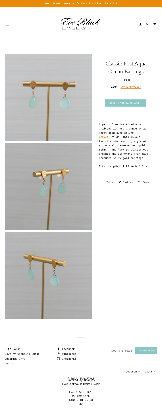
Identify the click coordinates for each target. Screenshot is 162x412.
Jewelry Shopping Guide (22, 354)
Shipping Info (15, 358)
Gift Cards (13, 349)
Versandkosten (131, 86)
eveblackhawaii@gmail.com (81, 384)
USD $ (149, 371)
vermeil (104, 137)
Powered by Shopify (81, 380)
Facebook (67, 349)
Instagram (68, 358)
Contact (10, 363)
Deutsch (131, 371)
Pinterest (68, 354)
